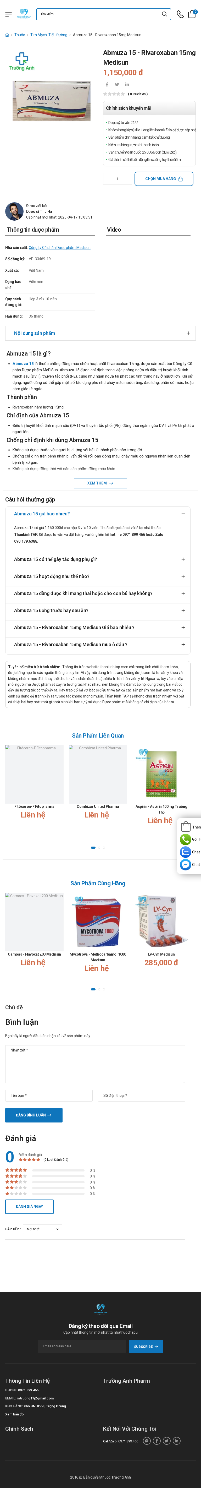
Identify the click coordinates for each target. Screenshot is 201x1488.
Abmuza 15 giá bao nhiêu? (42, 513)
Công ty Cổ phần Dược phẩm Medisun (60, 248)
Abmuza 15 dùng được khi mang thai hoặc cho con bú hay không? (83, 593)
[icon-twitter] (117, 85)
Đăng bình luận (31, 1115)
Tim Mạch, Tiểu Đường (48, 35)
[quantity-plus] (128, 179)
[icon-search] (165, 14)
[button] (93, 847)
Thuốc (19, 35)
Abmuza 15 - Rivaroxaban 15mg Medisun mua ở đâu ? (70, 644)
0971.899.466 (28, 1390)
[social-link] (147, 1441)
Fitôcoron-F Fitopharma (34, 806)
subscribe (143, 1347)
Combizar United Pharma (98, 806)
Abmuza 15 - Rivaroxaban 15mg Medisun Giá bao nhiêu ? (74, 627)
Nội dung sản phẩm (34, 333)
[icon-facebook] (107, 85)
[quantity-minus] (107, 179)
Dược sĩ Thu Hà (39, 211)
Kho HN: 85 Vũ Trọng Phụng (45, 1406)
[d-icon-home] (7, 35)
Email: (10, 1398)
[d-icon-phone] (180, 14)
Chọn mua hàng (160, 179)
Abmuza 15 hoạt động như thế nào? (52, 576)
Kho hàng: (14, 1406)
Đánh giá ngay (29, 1206)
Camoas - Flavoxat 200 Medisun (34, 954)
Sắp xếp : (13, 1229)
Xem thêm (97, 483)
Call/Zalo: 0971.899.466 (120, 1441)
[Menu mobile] (8, 14)
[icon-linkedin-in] (127, 85)
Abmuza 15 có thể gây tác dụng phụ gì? (55, 559)
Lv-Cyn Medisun (161, 954)
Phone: (11, 1390)
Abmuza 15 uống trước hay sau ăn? (51, 610)
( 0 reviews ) (138, 94)
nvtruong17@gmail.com (35, 1398)
